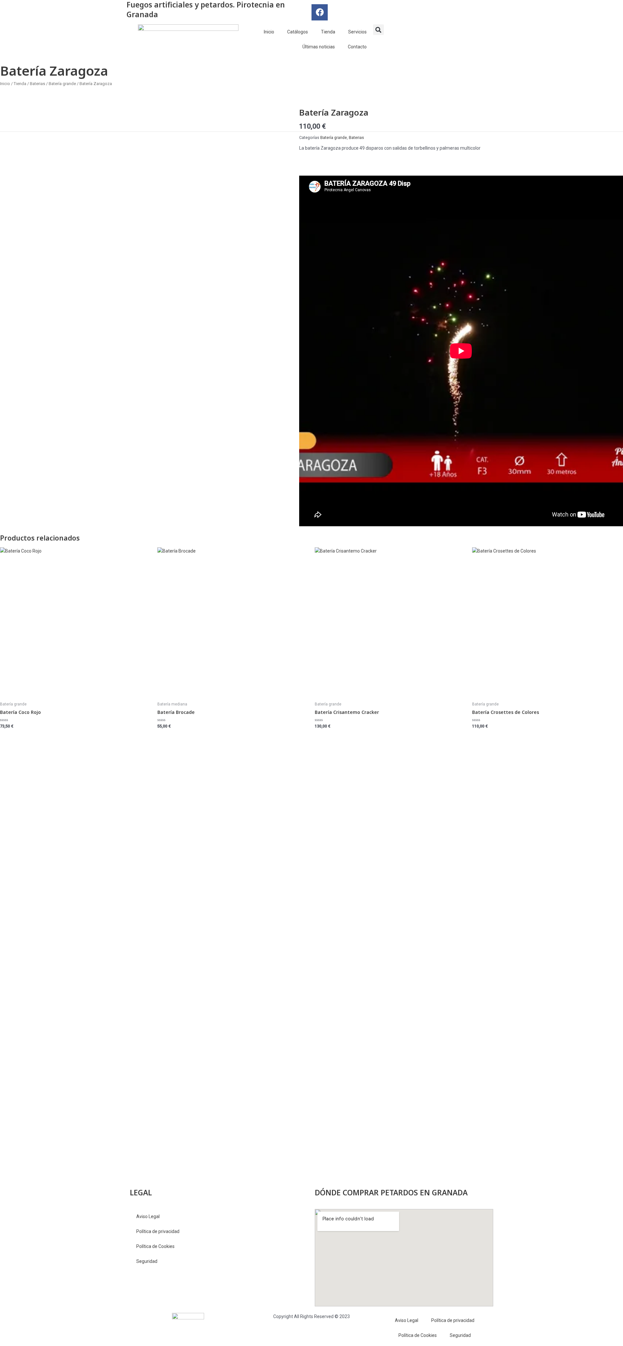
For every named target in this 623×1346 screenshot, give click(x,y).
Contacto (357, 46)
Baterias (37, 83)
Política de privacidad (157, 1231)
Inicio (269, 31)
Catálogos (297, 31)
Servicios (357, 31)
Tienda (328, 31)
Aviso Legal (148, 1216)
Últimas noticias (318, 46)
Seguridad (146, 1261)
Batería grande (62, 83)
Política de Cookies (155, 1246)
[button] (378, 29)
